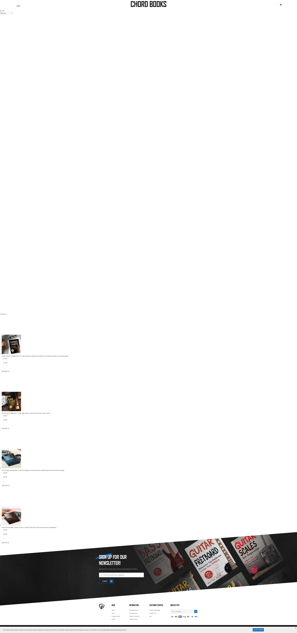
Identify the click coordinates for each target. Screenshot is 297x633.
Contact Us (69, 6)
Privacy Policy (133, 619)
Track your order (154, 610)
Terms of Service (134, 616)
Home (47, 6)
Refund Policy (133, 613)
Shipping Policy (134, 610)
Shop (113, 613)
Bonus (78, 6)
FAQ (150, 616)
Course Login (116, 616)
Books (54, 6)
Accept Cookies (258, 630)
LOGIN (262, 6)
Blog (60, 6)
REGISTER (269, 6)
